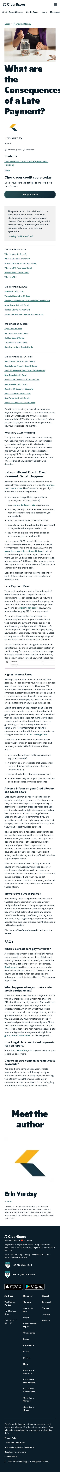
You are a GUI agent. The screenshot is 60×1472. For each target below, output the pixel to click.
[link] (30, 194)
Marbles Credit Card (14, 291)
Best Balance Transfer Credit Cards (20, 366)
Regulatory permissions (15, 1452)
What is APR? (10, 277)
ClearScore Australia (28, 1372)
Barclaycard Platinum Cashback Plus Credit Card (27, 300)
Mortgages (55, 12)
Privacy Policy (10, 1438)
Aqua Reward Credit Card (16, 305)
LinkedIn (46, 1321)
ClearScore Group (28, 1408)
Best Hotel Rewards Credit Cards (19, 403)
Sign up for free (28, 1309)
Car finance (28, 1345)
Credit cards (29, 1333)
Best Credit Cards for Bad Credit (19, 361)
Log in (26, 1317)
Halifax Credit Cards (14, 338)
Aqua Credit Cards (13, 329)
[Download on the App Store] (13, 1287)
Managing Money (22, 24)
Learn (7, 24)
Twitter (45, 1308)
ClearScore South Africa (29, 1390)
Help (25, 1364)
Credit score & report (30, 1325)
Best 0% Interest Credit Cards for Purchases (24, 370)
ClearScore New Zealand (29, 1381)
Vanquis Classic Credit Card (17, 296)
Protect (26, 1358)
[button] (55, 4)
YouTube (46, 1314)
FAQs (7, 170)
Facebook (46, 1302)
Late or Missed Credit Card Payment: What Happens (26, 163)
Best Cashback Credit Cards (17, 393)
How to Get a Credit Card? (16, 272)
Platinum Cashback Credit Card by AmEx (23, 314)
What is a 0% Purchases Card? (18, 268)
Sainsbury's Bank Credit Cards (18, 347)
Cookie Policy (10, 1456)
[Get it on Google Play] (35, 1287)
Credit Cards (32, 12)
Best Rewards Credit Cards (16, 398)
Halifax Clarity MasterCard (17, 310)
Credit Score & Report (12, 12)
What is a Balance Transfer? (17, 259)
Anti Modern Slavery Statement (19, 1447)
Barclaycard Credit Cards (16, 333)
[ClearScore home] (14, 4)
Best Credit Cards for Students (18, 389)
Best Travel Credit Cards (15, 375)
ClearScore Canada (28, 1399)
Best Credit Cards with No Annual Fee (21, 380)
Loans (44, 12)
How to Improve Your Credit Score (20, 263)
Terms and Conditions (14, 1443)
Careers (27, 1302)
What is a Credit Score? (15, 254)
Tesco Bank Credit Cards (15, 342)
